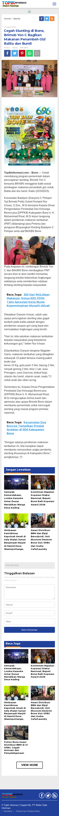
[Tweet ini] (14, 53)
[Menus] (54, 4)
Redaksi (8, 811)
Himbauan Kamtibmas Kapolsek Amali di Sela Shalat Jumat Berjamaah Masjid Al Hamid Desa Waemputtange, (15, 539)
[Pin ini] (22, 53)
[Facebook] (41, 18)
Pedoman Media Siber (28, 811)
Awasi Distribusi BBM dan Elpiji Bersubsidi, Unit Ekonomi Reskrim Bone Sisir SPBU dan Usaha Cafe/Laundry (41, 539)
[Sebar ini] (7, 53)
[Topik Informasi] (14, 3)
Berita (15, 47)
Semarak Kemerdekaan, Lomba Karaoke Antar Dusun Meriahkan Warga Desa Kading (14, 672)
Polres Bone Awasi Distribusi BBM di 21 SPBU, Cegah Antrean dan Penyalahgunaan (16, 747)
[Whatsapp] (29, 53)
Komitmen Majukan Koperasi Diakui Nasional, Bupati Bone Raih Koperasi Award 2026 (42, 498)
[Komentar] (37, 53)
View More (29, 765)
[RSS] (52, 18)
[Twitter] (47, 18)
